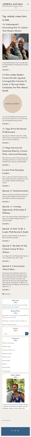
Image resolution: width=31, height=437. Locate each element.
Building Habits (6, 346)
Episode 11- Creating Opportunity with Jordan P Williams (14, 209)
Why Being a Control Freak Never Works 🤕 (14, 321)
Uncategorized (6, 371)
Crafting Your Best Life (8, 350)
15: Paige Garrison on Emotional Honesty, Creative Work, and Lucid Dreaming (15, 150)
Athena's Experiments (8, 343)
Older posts (7, 294)
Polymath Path (6, 367)
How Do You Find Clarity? (9, 324)
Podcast (4, 364)
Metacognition (6, 360)
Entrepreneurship (7, 353)
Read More (6, 69)
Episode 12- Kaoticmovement (15, 190)
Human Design (6, 357)
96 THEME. (18, 433)
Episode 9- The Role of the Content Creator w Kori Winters (14, 248)
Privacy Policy (6, 420)
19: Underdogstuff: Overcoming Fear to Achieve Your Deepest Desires (15, 27)
